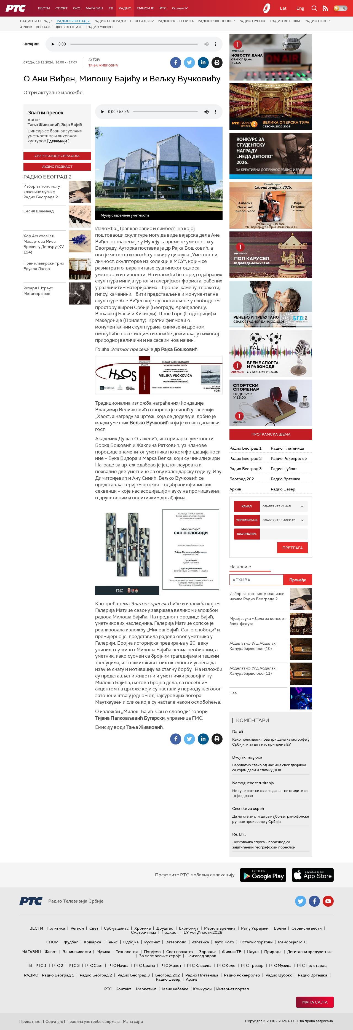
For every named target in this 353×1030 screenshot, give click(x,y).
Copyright (54, 1021)
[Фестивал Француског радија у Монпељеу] (272, 106)
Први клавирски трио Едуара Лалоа (43, 266)
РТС (163, 8)
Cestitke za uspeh (248, 808)
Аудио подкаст (57, 166)
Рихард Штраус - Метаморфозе (39, 290)
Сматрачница (143, 932)
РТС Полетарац (312, 965)
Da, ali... (238, 731)
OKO (76, 8)
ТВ (111, 8)
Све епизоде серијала (57, 156)
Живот (51, 951)
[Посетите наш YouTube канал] (328, 901)
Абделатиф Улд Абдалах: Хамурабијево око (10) (252, 646)
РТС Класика (199, 965)
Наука (253, 951)
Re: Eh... (239, 834)
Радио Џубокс (252, 21)
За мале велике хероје (160, 955)
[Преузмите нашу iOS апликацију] (313, 875)
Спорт (61, 8)
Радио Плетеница (176, 21)
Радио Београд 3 (109, 21)
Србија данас (116, 928)
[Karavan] (275, 254)
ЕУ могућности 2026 (203, 932)
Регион (77, 928)
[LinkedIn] (203, 62)
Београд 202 (142, 21)
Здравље (207, 951)
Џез (233, 692)
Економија (189, 928)
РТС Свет (94, 965)
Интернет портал (232, 988)
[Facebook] (175, 62)
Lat (283, 8)
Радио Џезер (317, 21)
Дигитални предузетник (309, 951)
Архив (26, 27)
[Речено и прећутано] (270, 304)
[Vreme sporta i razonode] (270, 353)
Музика (103, 951)
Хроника (142, 928)
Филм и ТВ (232, 951)
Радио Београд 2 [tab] (47, 177)
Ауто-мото (224, 942)
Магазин (94, 8)
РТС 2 (57, 965)
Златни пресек (45, 112)
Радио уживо (99, 27)
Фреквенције (69, 27)
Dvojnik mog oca (247, 757)
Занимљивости (77, 951)
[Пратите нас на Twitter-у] (300, 901)
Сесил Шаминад (38, 211)
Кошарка (92, 942)
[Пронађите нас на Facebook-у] (314, 901)
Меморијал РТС (292, 942)
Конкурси (202, 988)
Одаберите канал (277, 506)
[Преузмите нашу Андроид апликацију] (263, 875)
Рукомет (152, 942)
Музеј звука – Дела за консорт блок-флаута (257, 621)
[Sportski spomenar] (270, 403)
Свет (93, 928)
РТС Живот (171, 965)
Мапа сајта (315, 1002)
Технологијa (127, 951)
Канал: (247, 506)
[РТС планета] (267, 8)
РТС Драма (144, 965)
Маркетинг (146, 988)
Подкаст (170, 932)
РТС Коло (226, 965)
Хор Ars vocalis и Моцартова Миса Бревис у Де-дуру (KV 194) (43, 244)
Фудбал (71, 942)
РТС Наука (118, 965)
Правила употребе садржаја (93, 1021)
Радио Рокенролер (216, 21)
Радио (125, 8)
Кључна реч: (247, 534)
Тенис (112, 942)
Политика (56, 928)
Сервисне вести (307, 928)
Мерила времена (220, 928)
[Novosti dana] (270, 57)
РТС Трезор (252, 965)
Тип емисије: (247, 520)
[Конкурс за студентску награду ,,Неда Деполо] (270, 156)
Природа (273, 951)
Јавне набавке (174, 988)
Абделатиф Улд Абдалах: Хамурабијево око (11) (252, 671)
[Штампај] (217, 62)
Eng (300, 8)
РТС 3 (74, 965)
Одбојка (131, 942)
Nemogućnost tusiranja (253, 782)
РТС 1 (41, 965)
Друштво (164, 928)
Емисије (145, 8)
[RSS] (325, 8)
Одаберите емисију (279, 520)
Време (280, 928)
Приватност (30, 1021)
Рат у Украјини (254, 928)
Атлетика (200, 942)
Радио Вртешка (285, 21)
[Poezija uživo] (275, 205)
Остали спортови (256, 942)
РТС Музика (280, 965)
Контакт (44, 27)
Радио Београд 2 (73, 21)
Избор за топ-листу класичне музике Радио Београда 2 (41, 191)
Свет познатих (179, 951)
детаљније (58, 141)
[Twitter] (189, 62)
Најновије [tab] (240, 567)
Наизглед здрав (201, 955)
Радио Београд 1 (36, 21)
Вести (44, 8)
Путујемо (152, 951)
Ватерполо (175, 942)
